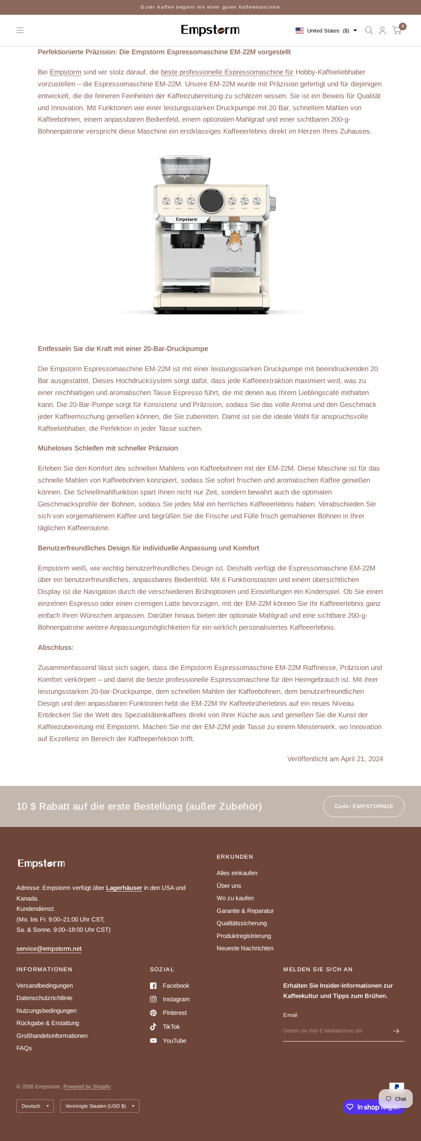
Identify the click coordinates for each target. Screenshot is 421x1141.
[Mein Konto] (382, 30)
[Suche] (369, 30)
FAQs (24, 1047)
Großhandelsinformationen (52, 1035)
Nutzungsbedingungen (46, 1010)
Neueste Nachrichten (245, 948)
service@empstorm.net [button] (48, 948)
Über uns (229, 885)
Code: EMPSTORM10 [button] (364, 806)
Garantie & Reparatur (245, 910)
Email (290, 1015)
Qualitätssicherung (242, 922)
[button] (326, 30)
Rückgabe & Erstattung (47, 1022)
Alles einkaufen (237, 872)
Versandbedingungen (44, 985)
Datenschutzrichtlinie (44, 997)
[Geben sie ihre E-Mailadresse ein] (396, 1031)
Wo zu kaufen (235, 897)
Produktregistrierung (244, 935)
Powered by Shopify (87, 1086)
